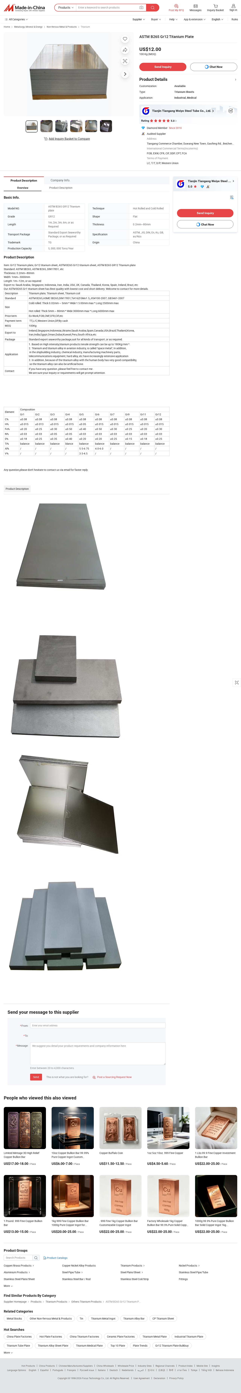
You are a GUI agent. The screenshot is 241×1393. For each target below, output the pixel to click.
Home (7, 26)
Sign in (233, 10)
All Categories (17, 19)
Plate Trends (140, 1345)
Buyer (154, 19)
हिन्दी (171, 1370)
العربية (140, 1370)
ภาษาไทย (182, 1370)
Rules (235, 19)
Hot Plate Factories (51, 1336)
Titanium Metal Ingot (103, 1318)
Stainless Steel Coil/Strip (134, 1279)
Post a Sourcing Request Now (112, 1077)
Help (172, 19)
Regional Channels (165, 1365)
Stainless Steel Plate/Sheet (19, 1279)
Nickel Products (188, 1265)
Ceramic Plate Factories (121, 1336)
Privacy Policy (176, 1378)
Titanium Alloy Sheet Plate (53, 1345)
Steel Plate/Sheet (130, 1272)
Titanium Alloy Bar (134, 1318)
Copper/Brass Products (17, 1265)
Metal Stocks (14, 1318)
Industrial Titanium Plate (189, 1336)
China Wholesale (105, 1365)
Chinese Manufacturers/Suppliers (76, 1365)
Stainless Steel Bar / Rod (76, 1279)
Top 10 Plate (118, 1345)
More (7, 1352)
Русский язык (87, 1370)
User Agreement (141, 1378)
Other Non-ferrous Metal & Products (51, 1318)
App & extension (193, 19)
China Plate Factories (19, 1336)
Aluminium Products (15, 1272)
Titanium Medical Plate (89, 1345)
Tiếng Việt (206, 1370)
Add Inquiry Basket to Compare (69, 139)
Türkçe (194, 1370)
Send (36, 1077)
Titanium (85, 26)
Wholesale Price (126, 1365)
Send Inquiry (163, 67)
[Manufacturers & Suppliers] (24, 8)
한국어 (151, 1370)
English (32, 1370)
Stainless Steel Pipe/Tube (193, 1272)
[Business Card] (231, 197)
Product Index (185, 1365)
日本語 (161, 1370)
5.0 (190, 186)
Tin (81, 1318)
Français (71, 1370)
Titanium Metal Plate (155, 1336)
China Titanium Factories (84, 1336)
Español (44, 1370)
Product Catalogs (56, 1258)
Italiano (102, 1370)
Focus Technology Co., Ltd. (96, 1378)
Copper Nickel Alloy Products (79, 1265)
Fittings (183, 1279)
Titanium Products (131, 1265)
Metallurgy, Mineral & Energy (28, 26)
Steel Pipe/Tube (71, 1272)
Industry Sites (145, 1365)
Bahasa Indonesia (225, 1370)
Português (58, 1370)
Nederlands (127, 1370)
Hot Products (28, 1365)
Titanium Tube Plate (18, 1345)
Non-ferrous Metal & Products (62, 26)
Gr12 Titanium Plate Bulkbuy (172, 1345)
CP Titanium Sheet (163, 1318)
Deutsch (114, 1370)
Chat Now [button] (216, 67)
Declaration (159, 1378)
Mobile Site (202, 1365)
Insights (216, 1365)
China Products (47, 1365)
